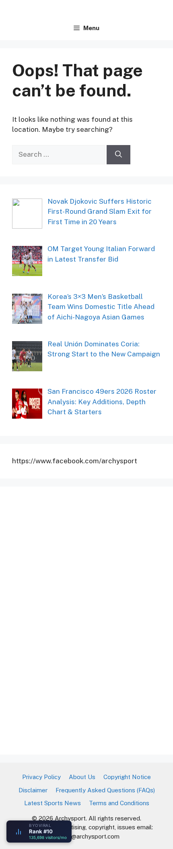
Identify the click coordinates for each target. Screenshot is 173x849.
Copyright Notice (127, 776)
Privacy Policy (41, 776)
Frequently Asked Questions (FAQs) (105, 790)
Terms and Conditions (119, 803)
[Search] (118, 154)
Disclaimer (33, 790)
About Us (82, 776)
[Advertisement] (72, 619)
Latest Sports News (52, 803)
